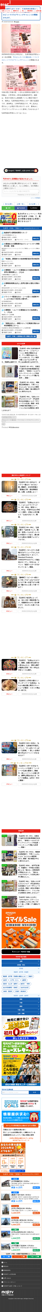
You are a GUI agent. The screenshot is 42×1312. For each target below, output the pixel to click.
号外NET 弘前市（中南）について (12, 1286)
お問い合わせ (7, 1278)
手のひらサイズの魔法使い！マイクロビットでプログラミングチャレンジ (20, 420)
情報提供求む (7, 1270)
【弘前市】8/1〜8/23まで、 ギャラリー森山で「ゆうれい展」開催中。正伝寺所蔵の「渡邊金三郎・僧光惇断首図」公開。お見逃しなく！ (29, 487)
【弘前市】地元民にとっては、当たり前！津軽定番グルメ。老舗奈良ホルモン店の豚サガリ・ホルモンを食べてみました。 (28, 602)
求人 (23, 10)
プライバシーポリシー (9, 1282)
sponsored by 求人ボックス (31, 228)
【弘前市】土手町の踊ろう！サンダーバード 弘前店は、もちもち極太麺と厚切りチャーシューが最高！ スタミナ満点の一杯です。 (29, 685)
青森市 (31, 976)
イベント (5, 427)
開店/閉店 (30, 10)
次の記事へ (33, 204)
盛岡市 (24, 980)
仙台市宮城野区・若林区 (10, 987)
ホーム (5, 1262)
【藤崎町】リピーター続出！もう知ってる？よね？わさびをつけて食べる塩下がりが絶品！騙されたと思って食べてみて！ (28, 582)
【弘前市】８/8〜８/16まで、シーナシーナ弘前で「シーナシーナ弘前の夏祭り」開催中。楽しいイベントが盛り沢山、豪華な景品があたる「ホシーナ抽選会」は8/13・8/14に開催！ (29, 773)
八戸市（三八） (14, 980)
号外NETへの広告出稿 (9, 1274)
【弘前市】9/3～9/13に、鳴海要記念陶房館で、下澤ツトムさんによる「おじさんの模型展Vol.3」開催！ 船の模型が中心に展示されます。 (29, 856)
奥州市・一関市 (25, 984)
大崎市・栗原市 (7, 991)
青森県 (17, 22)
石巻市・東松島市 (20, 991)
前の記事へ (9, 204)
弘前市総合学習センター (9, 417)
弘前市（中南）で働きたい (13, 228)
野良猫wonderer (14, 427)
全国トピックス (6, 10)
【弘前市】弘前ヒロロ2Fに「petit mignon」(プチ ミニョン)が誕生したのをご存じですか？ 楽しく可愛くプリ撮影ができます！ (29, 901)
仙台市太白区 (25, 987)
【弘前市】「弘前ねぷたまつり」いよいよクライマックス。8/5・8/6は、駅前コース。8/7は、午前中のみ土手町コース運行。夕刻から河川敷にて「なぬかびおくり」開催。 (29, 510)
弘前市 (5, 980)
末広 (3, 424)
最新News (16, 10)
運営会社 (5, 1266)
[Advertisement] (21, 452)
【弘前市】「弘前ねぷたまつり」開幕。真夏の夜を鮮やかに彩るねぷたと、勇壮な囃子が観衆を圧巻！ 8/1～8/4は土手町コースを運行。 (28, 665)
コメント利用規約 (35, 198)
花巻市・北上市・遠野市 (10, 984)
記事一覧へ (21, 204)
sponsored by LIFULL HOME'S (30, 1174)
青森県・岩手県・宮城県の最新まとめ (14, 976)
